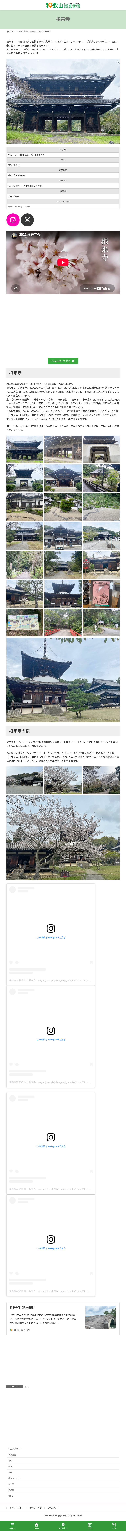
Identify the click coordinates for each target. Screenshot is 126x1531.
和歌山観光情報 (22, 1330)
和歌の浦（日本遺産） (23, 1307)
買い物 (11, 1484)
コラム (89, 1528)
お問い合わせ (36, 1508)
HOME (36, 1528)
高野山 (11, 1496)
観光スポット (14, 1478)
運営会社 (52, 1508)
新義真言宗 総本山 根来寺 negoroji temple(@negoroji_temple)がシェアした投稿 (51, 980)
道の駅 (11, 1490)
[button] (63, 361)
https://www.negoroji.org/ (19, 207)
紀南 (10, 1472)
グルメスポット (15, 1448)
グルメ (114, 1528)
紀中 (10, 1460)
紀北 (26, 1386)
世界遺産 (12, 1454)
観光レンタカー (16, 1508)
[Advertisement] (63, 1361)
